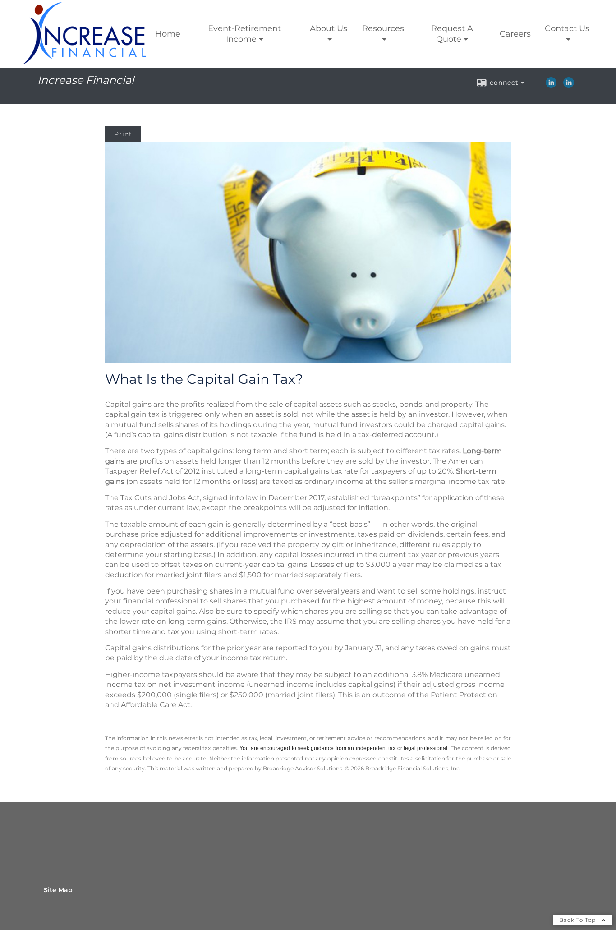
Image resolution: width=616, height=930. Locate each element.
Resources (383, 28)
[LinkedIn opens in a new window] (551, 86)
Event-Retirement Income (244, 33)
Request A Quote (452, 33)
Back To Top (578, 919)
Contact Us (567, 28)
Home (167, 34)
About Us (328, 28)
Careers (515, 34)
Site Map (58, 890)
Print (123, 134)
